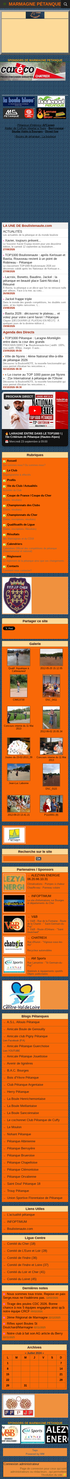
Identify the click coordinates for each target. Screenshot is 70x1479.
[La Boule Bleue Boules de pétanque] (19, 98)
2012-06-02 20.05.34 (51, 731)
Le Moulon (14, 1127)
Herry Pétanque (18, 1092)
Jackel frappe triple (18, 299)
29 (7, 1385)
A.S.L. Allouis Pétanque (23, 1022)
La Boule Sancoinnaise (23, 1113)
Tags (35, 1450)
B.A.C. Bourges (18, 1070)
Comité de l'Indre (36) (22, 1258)
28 (61, 1379)
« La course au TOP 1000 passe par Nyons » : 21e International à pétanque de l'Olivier (34, 376)
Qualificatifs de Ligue (20, 524)
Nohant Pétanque (19, 1134)
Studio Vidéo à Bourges (27, 131)
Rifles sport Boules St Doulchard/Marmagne (20, 1325)
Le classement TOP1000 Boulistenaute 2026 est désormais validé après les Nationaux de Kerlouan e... (32, 267)
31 (25, 1385)
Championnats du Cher (21, 514)
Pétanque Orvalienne (21, 1176)
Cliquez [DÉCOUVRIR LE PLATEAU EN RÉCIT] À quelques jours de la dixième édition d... (31, 322)
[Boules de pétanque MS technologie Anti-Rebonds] (19, 109)
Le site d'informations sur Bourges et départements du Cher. (45, 901)
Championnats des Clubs (23, 505)
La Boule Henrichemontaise (26, 1099)
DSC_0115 (51, 788)
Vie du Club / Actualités (21, 485)
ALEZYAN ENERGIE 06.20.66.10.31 (43, 877)
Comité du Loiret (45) (22, 1279)
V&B (34, 916)
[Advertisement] (33, 187)
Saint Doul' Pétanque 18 (23, 1184)
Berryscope (56, 128)
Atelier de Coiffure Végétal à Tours (25, 128)
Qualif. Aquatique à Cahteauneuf (18, 669)
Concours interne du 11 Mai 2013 (18, 727)
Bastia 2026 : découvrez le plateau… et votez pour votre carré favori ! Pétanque (31, 315)
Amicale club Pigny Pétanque (27, 1036)
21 (61, 1374)
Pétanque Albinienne (21, 1141)
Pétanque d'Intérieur (36, 125)
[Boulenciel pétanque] (51, 97)
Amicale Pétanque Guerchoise (28, 1046)
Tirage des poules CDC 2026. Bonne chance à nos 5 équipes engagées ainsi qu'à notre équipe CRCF (33, 1307)
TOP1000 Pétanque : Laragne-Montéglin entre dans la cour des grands (31, 340)
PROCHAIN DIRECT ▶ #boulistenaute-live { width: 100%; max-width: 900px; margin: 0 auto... (34, 346)
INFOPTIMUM (41, 896)
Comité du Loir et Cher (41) (26, 1272)
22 (7, 1379)
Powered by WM (35, 1454)
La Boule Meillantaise (22, 1106)
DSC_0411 (51, 699)
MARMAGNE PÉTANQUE (35, 4)
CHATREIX (39, 938)
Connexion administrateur (21, 1464)
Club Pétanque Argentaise (25, 1084)
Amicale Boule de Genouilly (26, 1029)
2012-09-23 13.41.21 (19, 814)
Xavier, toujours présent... (23, 240)
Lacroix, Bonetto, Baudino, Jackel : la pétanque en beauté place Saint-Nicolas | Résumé (31, 280)
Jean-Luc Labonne (19, 783)
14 (61, 1368)
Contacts (12, 566)
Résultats (12, 534)
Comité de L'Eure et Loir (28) (27, 1251)
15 (7, 1374)
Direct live (51, 131)
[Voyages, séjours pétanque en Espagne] (51, 109)
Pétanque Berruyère (21, 1148)
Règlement (13, 556)
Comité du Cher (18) (21, 1243)
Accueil (11, 460)
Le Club (11, 470)
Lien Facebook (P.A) (14, 1040)
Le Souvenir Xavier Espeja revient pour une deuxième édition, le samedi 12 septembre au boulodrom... (32, 245)
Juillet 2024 (34, 1353)
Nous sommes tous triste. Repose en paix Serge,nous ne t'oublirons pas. (34, 1295)
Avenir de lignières (20, 1063)
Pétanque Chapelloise (22, 1162)
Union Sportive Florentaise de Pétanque (34, 1198)
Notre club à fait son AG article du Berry (35, 1333)
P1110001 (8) (51, 814)
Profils (11, 480)
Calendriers (14, 543)
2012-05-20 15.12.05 (51, 668)
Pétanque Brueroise (21, 1155)
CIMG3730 (18, 699)
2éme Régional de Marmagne (27, 1317)
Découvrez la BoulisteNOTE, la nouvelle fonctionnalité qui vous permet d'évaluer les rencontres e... (34, 365)
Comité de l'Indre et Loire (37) (28, 1265)
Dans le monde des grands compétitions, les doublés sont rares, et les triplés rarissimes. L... (34, 304)
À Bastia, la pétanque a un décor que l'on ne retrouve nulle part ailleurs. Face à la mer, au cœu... (34, 289)
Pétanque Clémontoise (22, 1169)
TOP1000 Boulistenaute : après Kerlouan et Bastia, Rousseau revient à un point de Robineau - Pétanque (34, 258)
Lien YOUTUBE (11, 1050)
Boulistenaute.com (20, 1229)
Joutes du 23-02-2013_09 (18, 757)
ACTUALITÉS (12, 231)
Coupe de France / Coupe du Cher (28, 495)
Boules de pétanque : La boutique (36, 136)
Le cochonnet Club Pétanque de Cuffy (33, 1120)
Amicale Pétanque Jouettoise (27, 1056)
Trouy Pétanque (18, 1191)
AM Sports (38, 958)
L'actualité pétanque (21, 1214)
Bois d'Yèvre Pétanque (23, 1077)
